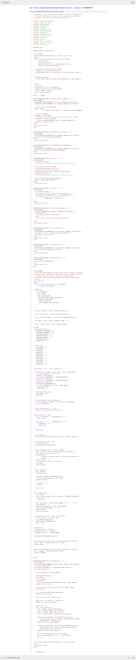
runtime (77, 8)
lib (82, 8)
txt (129, 657)
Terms (18, 657)
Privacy (14, 657)
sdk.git (36, 8)
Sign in (132, 2)
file (61, 11)
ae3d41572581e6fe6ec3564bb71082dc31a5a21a (55, 8)
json (133, 657)
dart (30, 8)
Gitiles (9, 657)
